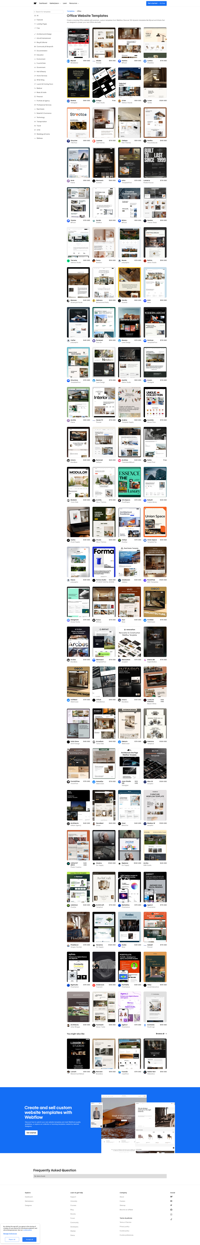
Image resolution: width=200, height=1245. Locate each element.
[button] (55, 3)
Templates (70, 11)
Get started (156, 3)
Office (79, 11)
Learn (65, 3)
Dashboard (43, 3)
